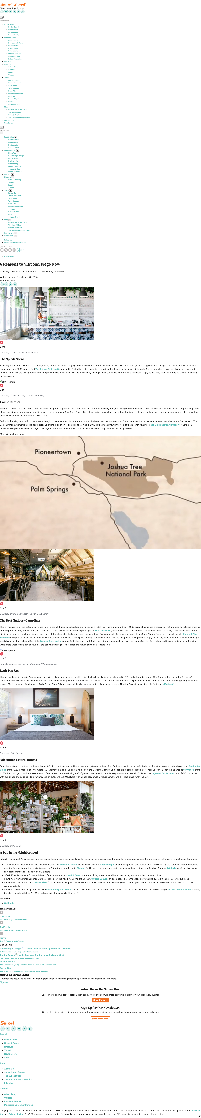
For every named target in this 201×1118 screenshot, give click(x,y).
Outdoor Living (14, 56)
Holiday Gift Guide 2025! (17, 110)
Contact (4, 1088)
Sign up (4, 982)
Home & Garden (10, 38)
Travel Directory (14, 83)
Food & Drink (9, 24)
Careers (8, 1098)
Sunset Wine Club (15, 115)
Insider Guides (13, 80)
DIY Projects (13, 48)
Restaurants (13, 32)
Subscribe (8, 240)
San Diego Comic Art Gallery (165, 425)
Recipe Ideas (13, 30)
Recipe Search (13, 27)
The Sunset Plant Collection (18, 1079)
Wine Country (13, 88)
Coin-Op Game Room (180, 889)
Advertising (10, 1094)
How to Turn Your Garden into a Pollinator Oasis (19, 958)
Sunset (3, 1034)
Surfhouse (188, 770)
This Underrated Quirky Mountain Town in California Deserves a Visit (28, 965)
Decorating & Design (16, 43)
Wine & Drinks (13, 35)
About (3, 1063)
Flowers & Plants (14, 54)
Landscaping (13, 51)
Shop (6, 107)
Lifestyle (7, 64)
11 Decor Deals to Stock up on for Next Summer (19, 952)
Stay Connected (6, 247)
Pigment (81, 868)
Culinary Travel (14, 104)
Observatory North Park (58, 889)
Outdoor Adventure (15, 94)
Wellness (11, 70)
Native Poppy (107, 864)
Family (11, 72)
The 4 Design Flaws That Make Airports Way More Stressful (24, 971)
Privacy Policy (16, 1114)
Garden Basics (13, 46)
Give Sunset (8, 123)
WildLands (12, 86)
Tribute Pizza (40, 882)
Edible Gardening (15, 59)
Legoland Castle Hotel (163, 773)
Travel (6, 78)
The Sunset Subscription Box (19, 118)
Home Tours (12, 40)
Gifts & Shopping (14, 67)
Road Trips (12, 91)
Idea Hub (7, 62)
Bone (73, 875)
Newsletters (9, 120)
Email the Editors (12, 1101)
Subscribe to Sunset (14, 1072)
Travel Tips (5, 968)
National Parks (13, 99)
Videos (11, 75)
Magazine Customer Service (15, 243)
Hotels (10, 102)
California (9, 256)
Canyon (99, 879)
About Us (9, 1068)
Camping (11, 96)
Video (7, 1057)
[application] (100, 492)
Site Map (8, 1083)
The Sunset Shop (14, 112)
